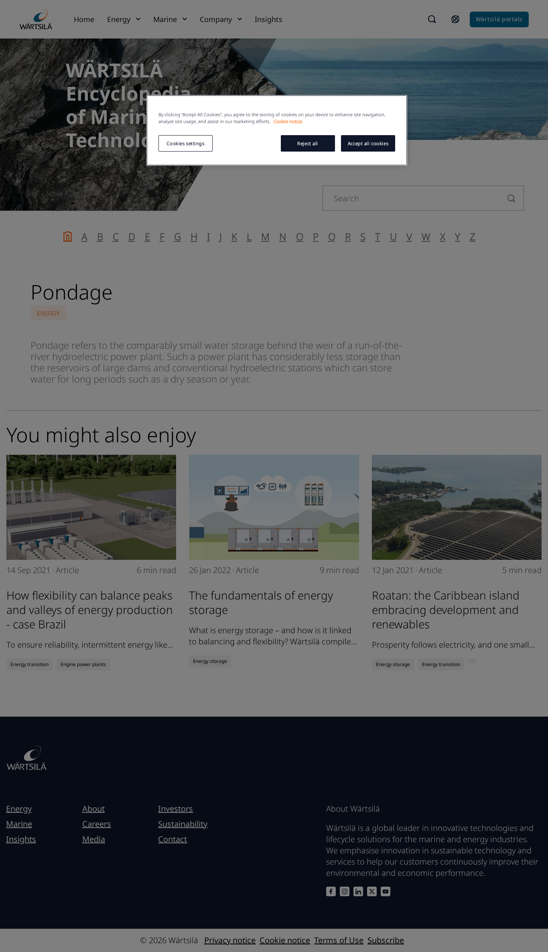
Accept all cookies (368, 143)
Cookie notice (288, 121)
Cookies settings (185, 143)
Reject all (307, 143)
